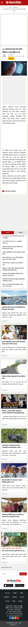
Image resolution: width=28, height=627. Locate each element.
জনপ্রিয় (20, 232)
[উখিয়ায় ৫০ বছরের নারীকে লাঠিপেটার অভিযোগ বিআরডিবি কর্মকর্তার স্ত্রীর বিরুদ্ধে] (14, 401)
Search (24, 574)
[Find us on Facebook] (10, 618)
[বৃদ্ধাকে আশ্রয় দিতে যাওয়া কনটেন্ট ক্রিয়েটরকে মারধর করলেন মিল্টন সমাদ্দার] (14, 332)
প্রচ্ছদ (10, 7)
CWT (17, 625)
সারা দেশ (22, 597)
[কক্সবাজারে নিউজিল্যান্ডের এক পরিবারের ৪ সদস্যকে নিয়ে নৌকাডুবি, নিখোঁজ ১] (14, 505)
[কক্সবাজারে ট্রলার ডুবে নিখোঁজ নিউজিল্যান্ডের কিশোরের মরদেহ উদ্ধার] (14, 297)
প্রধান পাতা (7, 593)
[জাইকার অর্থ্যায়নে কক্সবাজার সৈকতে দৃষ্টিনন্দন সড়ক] (14, 366)
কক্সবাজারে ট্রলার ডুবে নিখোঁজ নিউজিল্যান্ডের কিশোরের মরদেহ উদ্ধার (13, 308)
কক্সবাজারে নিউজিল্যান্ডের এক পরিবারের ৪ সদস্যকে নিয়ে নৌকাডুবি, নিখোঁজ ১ (13, 515)
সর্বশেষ (7, 232)
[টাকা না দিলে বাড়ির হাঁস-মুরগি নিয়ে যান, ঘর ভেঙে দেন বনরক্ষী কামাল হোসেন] (14, 539)
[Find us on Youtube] (18, 618)
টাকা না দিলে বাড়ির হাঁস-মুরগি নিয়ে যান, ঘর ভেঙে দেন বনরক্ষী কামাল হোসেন (13, 550)
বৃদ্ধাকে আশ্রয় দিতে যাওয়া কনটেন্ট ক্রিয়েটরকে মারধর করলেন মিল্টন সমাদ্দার (13, 343)
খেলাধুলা (20, 601)
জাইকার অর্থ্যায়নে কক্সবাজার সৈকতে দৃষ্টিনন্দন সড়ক (13, 377)
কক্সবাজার (15, 7)
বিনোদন (7, 601)
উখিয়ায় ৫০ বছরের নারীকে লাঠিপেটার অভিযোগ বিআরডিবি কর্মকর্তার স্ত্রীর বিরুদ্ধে (13, 412)
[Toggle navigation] (25, 2)
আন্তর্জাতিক (6, 597)
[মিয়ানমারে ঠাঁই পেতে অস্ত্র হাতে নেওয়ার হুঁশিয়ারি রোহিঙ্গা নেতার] (14, 470)
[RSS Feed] (15, 618)
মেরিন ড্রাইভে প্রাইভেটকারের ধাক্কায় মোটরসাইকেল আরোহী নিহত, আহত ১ (11, 446)
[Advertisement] (14, 30)
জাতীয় (21, 593)
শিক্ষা (14, 601)
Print (11, 58)
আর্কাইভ (15, 593)
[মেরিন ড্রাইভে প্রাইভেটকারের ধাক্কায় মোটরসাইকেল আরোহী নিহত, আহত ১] (14, 436)
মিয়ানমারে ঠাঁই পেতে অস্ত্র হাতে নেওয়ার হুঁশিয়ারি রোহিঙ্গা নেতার (12, 481)
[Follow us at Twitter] (13, 618)
